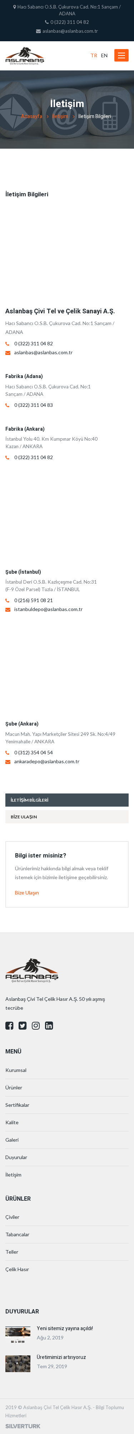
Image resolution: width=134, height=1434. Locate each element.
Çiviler (12, 1217)
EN (104, 55)
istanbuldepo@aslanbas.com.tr (48, 609)
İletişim (60, 116)
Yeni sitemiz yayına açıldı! (65, 1328)
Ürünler (13, 1087)
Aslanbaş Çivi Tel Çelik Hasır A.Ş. (57, 1407)
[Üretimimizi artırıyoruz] (17, 1363)
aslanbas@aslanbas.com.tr (43, 352)
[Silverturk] (23, 1426)
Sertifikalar (17, 1105)
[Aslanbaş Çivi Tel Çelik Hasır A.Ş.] (25, 55)
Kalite (12, 1122)
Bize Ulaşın (27, 892)
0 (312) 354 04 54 (33, 752)
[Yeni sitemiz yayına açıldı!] (17, 1334)
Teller (11, 1252)
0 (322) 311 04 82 (33, 343)
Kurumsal (15, 1070)
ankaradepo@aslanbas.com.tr (46, 761)
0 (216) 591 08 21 (33, 600)
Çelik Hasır (17, 1269)
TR (93, 55)
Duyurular (16, 1157)
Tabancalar (17, 1234)
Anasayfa (31, 116)
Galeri (12, 1140)
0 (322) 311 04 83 (33, 405)
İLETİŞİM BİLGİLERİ (29, 800)
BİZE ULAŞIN (24, 816)
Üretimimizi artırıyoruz (61, 1357)
